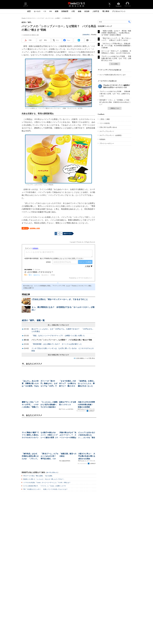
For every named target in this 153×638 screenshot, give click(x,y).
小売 (73, 11)
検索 (129, 21)
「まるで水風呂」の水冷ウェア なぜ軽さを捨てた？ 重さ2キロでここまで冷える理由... (67, 383)
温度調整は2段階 (35, 228)
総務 (56, 11)
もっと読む (114, 64)
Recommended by (81, 410)
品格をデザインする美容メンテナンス (67, 403)
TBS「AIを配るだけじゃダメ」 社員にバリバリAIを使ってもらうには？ (45, 489)
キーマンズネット (52, 472)
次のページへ (68, 233)
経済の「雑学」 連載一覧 (33, 320)
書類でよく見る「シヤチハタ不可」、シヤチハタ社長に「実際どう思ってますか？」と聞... (30, 404)
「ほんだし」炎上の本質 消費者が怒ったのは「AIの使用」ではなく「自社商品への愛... (30, 383)
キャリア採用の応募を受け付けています (112, 75)
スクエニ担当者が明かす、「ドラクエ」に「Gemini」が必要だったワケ (44, 486)
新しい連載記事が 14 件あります (58, 325)
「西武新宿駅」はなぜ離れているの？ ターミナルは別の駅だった (56, 344)
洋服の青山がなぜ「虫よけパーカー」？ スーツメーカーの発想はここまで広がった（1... (68, 435)
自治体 (86, 11)
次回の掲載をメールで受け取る (85, 358)
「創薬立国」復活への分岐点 (67, 455)
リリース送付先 (104, 123)
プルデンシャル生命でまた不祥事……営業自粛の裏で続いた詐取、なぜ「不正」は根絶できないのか (116, 58)
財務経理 (64, 11)
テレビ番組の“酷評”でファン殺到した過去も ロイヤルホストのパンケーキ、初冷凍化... (31, 435)
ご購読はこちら (114, 108)
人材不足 (96, 11)
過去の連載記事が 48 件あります (58, 355)
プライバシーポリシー (106, 143)
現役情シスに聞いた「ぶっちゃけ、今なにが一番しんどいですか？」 (44, 479)
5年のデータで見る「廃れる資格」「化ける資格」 (38, 476)
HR (50, 11)
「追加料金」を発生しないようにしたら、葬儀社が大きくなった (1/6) (86, 383)
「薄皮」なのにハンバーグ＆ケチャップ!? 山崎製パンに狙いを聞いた (58, 335)
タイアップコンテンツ (106, 131)
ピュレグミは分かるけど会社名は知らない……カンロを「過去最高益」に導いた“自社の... (87, 435)
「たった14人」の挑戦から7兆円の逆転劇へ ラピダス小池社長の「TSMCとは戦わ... (49, 404)
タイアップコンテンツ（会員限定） (111, 135)
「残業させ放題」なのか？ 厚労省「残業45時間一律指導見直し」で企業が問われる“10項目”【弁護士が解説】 (116, 33)
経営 (29, 11)
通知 (45, 40)
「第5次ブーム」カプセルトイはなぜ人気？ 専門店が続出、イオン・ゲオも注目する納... (49, 456)
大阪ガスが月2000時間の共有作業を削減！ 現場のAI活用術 (86, 404)
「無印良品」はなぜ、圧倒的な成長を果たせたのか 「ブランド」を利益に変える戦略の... (30, 456)
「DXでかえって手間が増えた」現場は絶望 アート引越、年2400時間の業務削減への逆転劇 (116, 45)
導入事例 (105, 11)
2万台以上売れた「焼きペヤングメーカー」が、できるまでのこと (60, 299)
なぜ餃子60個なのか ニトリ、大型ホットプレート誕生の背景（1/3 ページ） (49, 435)
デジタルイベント (119, 11)
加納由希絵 (86, 34)
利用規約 (102, 139)
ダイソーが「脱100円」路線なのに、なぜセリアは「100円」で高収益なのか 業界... (49, 383)
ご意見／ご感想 (104, 119)
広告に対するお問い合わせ (108, 127)
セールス (37, 11)
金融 (79, 11)
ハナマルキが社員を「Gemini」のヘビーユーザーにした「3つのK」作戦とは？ (46, 482)
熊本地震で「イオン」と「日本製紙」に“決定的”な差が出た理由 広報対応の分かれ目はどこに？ (115, 102)
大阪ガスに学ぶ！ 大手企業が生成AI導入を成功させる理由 (86, 456)
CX (45, 11)
